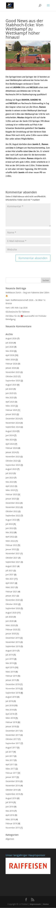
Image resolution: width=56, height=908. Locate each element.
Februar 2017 (11, 773)
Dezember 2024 (13, 418)
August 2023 (11, 469)
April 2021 (10, 583)
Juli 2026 (9, 342)
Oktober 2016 (12, 789)
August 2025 (11, 384)
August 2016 (11, 798)
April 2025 (10, 401)
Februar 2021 (11, 591)
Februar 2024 (11, 448)
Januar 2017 (11, 777)
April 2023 (10, 486)
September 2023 (13, 465)
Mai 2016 (10, 811)
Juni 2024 (10, 435)
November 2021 (13, 553)
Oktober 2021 (12, 557)
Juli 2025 (9, 389)
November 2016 (13, 785)
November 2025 (13, 372)
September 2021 (13, 562)
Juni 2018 (10, 705)
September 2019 (13, 646)
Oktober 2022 (12, 511)
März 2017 (10, 768)
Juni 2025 (10, 393)
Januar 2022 (11, 549)
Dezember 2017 (13, 730)
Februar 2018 (11, 722)
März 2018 (10, 718)
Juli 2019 (9, 654)
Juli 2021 (9, 570)
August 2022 (11, 519)
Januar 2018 (11, 726)
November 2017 (13, 735)
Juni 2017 (10, 756)
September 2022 (13, 515)
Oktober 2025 (12, 376)
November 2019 (13, 642)
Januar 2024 (11, 452)
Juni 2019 (10, 659)
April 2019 (10, 667)
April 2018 (10, 714)
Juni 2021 (10, 574)
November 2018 (13, 688)
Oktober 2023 (12, 460)
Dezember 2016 (13, 781)
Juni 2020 (10, 621)
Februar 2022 (11, 545)
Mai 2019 (10, 663)
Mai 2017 (10, 760)
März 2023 (10, 490)
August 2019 (11, 650)
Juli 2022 (9, 524)
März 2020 (10, 625)
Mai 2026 (10, 351)
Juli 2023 (9, 473)
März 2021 (10, 587)
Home (46, 904)
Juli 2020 (9, 616)
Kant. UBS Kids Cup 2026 (16, 307)
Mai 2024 (10, 439)
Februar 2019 (11, 675)
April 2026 (10, 355)
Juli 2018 (9, 701)
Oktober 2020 (12, 604)
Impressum (35, 904)
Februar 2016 (11, 823)
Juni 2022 (10, 528)
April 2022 (10, 536)
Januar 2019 (11, 680)
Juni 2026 (10, 346)
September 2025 (13, 380)
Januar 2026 (11, 368)
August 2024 (11, 431)
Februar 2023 (11, 494)
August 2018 (11, 697)
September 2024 (13, 427)
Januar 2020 (11, 633)
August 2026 (11, 338)
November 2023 (13, 456)
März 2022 (10, 541)
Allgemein (10, 839)
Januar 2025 (11, 414)
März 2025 (10, 405)
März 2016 (10, 819)
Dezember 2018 (13, 684)
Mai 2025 (10, 397)
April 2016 (10, 815)
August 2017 (11, 747)
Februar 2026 (11, 363)
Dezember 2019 (13, 638)
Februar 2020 (11, 629)
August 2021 (11, 566)
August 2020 (11, 612)
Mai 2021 (10, 578)
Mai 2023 (10, 482)
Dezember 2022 (13, 503)
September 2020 (13, 608)
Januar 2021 (11, 595)
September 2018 (13, 692)
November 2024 (13, 422)
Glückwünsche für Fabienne (18, 311)
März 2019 (10, 671)
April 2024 (10, 444)
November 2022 (13, 507)
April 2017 (10, 764)
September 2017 (13, 743)
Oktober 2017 (12, 739)
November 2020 (13, 600)
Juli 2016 (9, 802)
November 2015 (13, 827)
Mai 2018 (10, 709)
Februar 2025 (11, 410)
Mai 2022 (10, 532)
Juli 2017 (9, 751)
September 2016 (13, 794)
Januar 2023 (11, 498)
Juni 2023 (10, 477)
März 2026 (10, 359)
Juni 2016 (10, 806)
